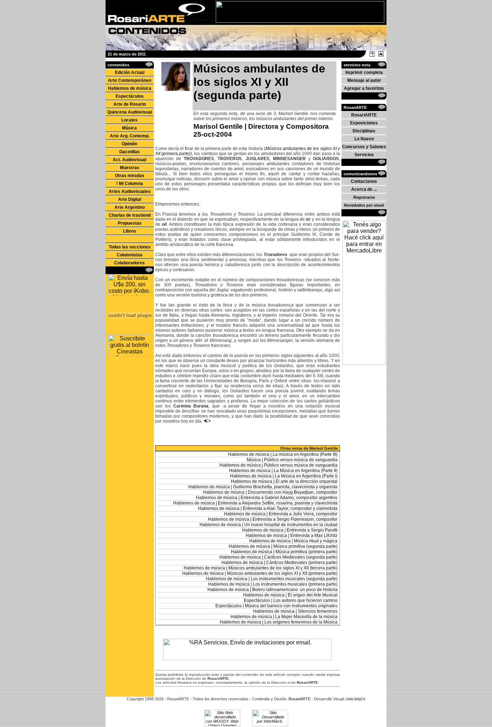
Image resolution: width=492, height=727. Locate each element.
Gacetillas (129, 151)
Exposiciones (364, 122)
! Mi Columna (129, 183)
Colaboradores (129, 262)
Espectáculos (130, 96)
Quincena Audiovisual (129, 112)
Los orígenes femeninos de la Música (300, 622)
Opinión (129, 143)
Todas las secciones (130, 247)
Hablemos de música (129, 88)
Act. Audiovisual (129, 159)
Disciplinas (364, 130)
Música (129, 128)
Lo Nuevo (364, 138)
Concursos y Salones (364, 146)
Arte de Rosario (129, 104)
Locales (129, 120)
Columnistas (130, 254)
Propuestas (130, 223)
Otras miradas (129, 175)
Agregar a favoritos (364, 88)
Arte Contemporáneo (129, 80)
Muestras (129, 167)
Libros (129, 231)
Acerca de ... (364, 189)
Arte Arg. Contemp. (129, 135)
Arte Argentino (130, 207)
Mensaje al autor (364, 80)
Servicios (364, 154)
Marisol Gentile (218, 126)
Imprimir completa (364, 72)
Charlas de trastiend (130, 215)
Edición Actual (129, 72)
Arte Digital (129, 199)
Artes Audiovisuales (130, 191)
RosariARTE (364, 115)
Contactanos (364, 181)
